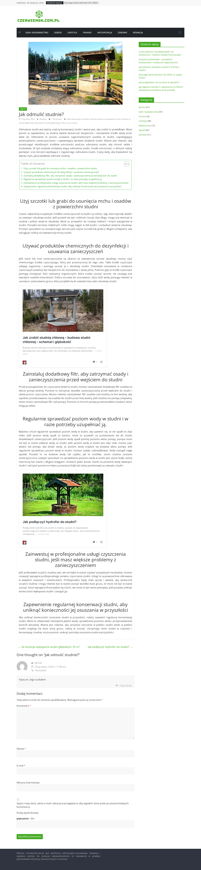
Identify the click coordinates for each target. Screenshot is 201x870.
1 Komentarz (56, 119)
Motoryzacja (104, 32)
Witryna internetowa (28, 782)
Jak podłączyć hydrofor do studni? (110, 647)
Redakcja (138, 32)
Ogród (58, 32)
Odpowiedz (125, 685)
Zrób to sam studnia (69, 123)
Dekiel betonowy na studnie (78, 119)
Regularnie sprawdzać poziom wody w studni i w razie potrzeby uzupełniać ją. (63, 179)
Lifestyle (72, 32)
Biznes (142, 107)
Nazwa (21, 748)
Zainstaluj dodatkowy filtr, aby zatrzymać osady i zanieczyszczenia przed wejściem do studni (70, 175)
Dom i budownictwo (36, 32)
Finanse (87, 32)
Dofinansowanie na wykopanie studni (105, 119)
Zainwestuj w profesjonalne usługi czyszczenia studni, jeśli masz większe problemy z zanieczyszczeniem (76, 182)
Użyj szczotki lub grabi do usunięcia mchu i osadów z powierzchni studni (60, 168)
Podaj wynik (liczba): (28, 812)
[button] (125, 164)
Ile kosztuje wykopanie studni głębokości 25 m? (49, 647)
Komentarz (24, 705)
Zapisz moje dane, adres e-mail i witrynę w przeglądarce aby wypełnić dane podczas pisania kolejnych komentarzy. (73, 805)
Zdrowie (122, 32)
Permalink (40, 670)
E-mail (21, 765)
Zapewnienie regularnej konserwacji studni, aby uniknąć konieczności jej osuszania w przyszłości (72, 186)
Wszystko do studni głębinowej (47, 123)
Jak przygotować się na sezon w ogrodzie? (159, 82)
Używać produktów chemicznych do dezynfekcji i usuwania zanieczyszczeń (61, 172)
